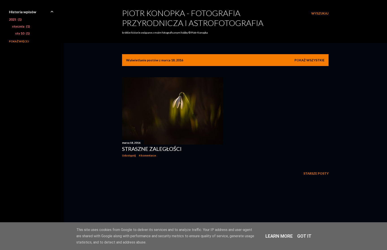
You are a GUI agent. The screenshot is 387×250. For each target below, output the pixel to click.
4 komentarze (147, 155)
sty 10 (22, 33)
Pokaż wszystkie (310, 60)
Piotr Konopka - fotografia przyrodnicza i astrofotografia (192, 18)
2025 (15, 19)
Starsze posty (316, 173)
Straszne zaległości (152, 148)
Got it (304, 236)
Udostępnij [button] (129, 155)
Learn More (279, 236)
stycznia (20, 26)
